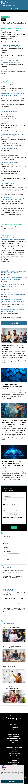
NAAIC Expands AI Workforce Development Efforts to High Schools (13, 347)
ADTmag (14, 730)
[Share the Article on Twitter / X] (8, 17)
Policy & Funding (7, 551)
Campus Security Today (14, 734)
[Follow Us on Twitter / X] (15, 8)
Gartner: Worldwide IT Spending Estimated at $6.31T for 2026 (13, 386)
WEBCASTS (7, 567)
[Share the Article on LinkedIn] (5, 17)
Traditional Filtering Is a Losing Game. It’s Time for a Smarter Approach (13, 272)
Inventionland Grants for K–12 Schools (13, 134)
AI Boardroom (14, 727)
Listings (3, 19)
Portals (6, 536)
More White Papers (7, 615)
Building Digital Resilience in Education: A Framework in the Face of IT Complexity (13, 238)
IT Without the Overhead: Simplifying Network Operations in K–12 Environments (12, 286)
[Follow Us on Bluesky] (11, 8)
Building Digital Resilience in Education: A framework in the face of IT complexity (13, 571)
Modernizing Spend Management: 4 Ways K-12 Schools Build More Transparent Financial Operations (14, 609)
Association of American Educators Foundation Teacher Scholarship (11, 61)
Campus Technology (14, 736)
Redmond (14, 751)
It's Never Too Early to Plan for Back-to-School (12, 667)
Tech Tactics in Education (14, 762)
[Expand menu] (26, 2)
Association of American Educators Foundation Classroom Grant (11, 46)
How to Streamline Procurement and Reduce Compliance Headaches (14, 646)
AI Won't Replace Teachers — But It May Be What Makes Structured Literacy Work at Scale (13, 464)
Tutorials (13, 11)
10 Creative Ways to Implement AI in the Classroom (13, 599)
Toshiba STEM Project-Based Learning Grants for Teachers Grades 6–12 (12, 198)
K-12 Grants (19, 11)
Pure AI (14, 749)
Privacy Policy (14, 510)
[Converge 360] (14, 718)
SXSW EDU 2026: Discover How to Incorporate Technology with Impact (12, 626)
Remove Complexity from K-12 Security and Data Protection (14, 593)
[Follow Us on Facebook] (13, 8)
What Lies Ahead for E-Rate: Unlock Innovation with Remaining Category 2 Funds (13, 301)
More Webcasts (6, 582)
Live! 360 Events (14, 740)
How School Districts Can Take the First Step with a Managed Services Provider (13, 293)
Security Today (14, 756)
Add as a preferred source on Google (9, 5)
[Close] (21, 766)
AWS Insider (14, 732)
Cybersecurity (6, 543)
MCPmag (14, 743)
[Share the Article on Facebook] (2, 17)
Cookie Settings (12, 777)
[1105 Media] (14, 724)
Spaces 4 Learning (14, 758)
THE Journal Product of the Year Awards (13, 227)
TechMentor (14, 760)
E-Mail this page (6, 317)
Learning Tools (6, 547)
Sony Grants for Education (9, 177)
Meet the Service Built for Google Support (13, 604)
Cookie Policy (19, 774)
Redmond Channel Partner (14, 753)
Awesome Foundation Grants (10, 111)
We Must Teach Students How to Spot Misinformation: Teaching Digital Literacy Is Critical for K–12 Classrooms (14, 423)
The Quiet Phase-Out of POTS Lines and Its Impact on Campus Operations (14, 278)
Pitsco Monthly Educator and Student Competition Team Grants (12, 94)
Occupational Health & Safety (14, 747)
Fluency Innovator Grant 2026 (10, 31)
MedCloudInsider (14, 745)
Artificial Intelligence (8, 539)
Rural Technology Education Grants (11, 83)
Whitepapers (8, 590)
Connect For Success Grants (9, 162)
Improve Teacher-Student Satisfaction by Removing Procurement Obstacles (13, 687)
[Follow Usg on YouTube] (17, 8)
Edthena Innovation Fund (9, 148)
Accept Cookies (12, 781)
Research (5, 555)
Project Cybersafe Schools (9, 122)
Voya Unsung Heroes (7, 183)
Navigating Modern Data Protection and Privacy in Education (13, 310)
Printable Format (17, 317)
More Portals (6, 560)
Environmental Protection (14, 738)
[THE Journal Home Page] (7, 2)
